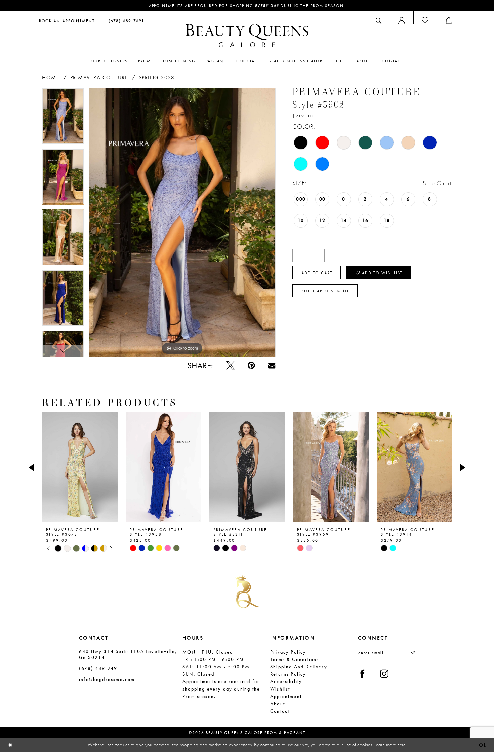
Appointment (286, 696)
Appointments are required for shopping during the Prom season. (247, 5)
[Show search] (378, 20)
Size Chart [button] (437, 183)
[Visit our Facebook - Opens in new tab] (362, 673)
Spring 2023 (157, 77)
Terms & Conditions (294, 659)
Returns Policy (288, 674)
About (277, 704)
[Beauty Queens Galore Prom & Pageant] (247, 35)
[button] (401, 20)
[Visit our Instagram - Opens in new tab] (384, 673)
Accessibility (286, 681)
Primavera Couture (99, 77)
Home (50, 77)
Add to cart (316, 273)
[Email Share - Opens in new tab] (272, 365)
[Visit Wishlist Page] (425, 20)
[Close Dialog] (10, 745)
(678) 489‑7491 (99, 668)
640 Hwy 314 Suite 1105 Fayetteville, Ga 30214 (128, 654)
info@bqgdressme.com (107, 679)
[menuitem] (67, 20)
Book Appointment (325, 291)
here (401, 744)
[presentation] (80, 467)
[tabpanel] (63, 118)
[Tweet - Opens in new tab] (230, 365)
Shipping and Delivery (298, 667)
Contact (279, 711)
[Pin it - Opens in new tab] (251, 365)
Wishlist (280, 689)
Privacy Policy (288, 652)
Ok (483, 745)
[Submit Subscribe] (412, 652)
